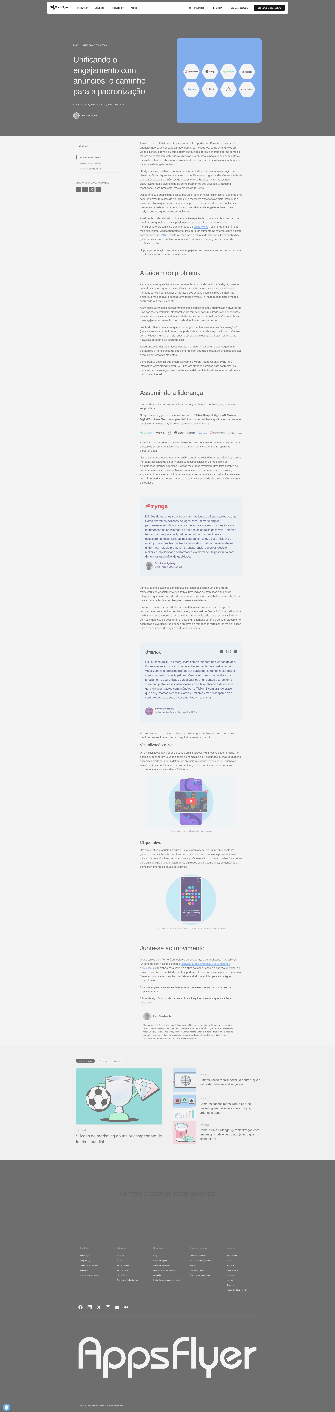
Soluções (99, 7)
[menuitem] (83, 8)
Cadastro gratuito (239, 8)
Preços (133, 7)
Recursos (117, 7)
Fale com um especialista (269, 8)
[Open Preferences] (6, 1407)
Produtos (82, 7)
